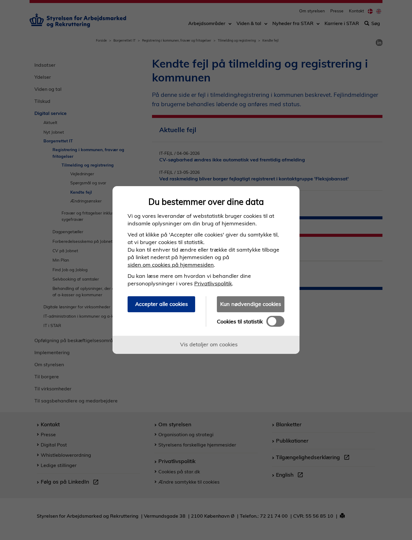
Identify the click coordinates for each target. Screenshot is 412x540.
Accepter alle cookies (161, 303)
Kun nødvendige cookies (250, 303)
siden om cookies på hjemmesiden (171, 264)
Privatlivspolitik (213, 283)
